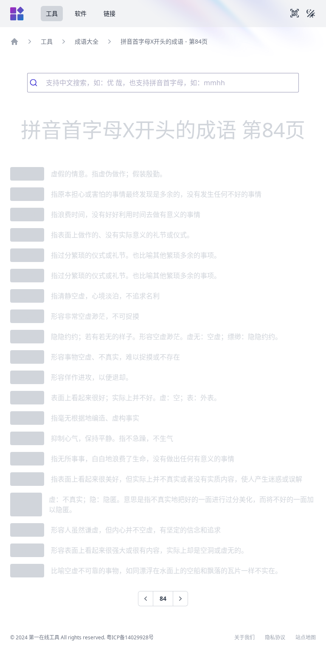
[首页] (14, 41)
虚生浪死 (27, 458)
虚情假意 (27, 173)
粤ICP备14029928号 (130, 637)
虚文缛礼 (27, 255)
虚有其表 (27, 397)
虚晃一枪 (27, 377)
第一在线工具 (44, 637)
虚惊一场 (27, 194)
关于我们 (244, 637)
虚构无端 (27, 418)
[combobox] (163, 82)
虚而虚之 (27, 550)
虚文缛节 (27, 275)
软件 (81, 13)
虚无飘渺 (27, 357)
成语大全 (86, 41)
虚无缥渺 (27, 316)
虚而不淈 (27, 530)
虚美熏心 (27, 479)
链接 (109, 13)
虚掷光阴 (27, 214)
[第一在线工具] (17, 13)
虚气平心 (27, 438)
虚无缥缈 (27, 336)
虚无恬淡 (27, 296)
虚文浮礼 (27, 235)
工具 (52, 13)
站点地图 (305, 637)
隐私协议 (275, 637)
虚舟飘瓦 (27, 570)
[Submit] (37, 82)
